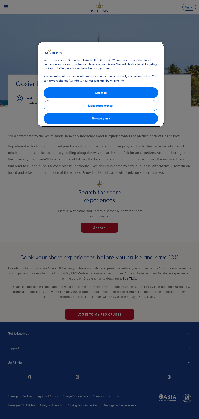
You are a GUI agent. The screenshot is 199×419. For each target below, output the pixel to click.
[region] (101, 84)
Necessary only (101, 118)
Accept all (101, 92)
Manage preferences (100, 105)
